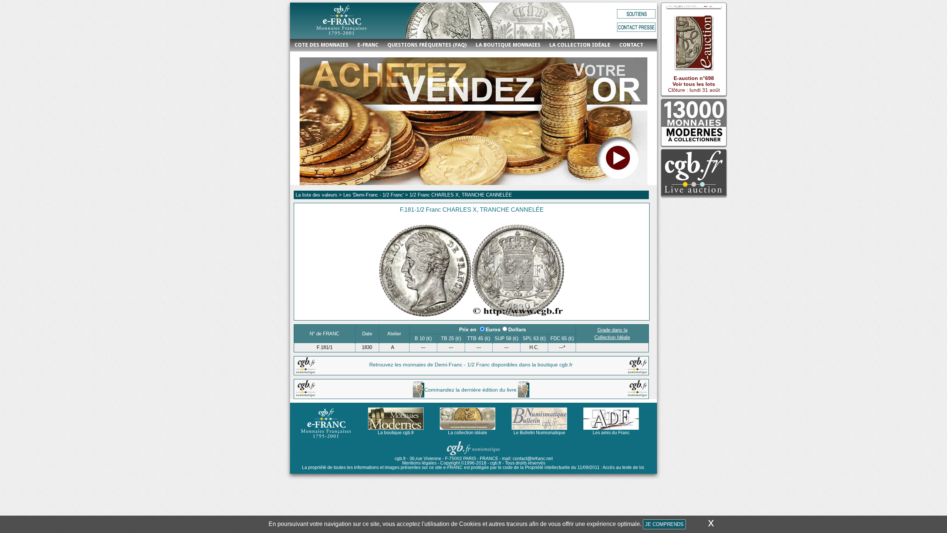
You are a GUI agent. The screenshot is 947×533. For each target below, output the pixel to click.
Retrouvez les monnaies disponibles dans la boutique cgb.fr (471, 365)
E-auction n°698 (694, 72)
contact (631, 45)
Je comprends (664, 524)
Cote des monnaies (321, 45)
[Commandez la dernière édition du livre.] (471, 396)
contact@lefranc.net (533, 458)
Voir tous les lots (694, 78)
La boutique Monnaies (508, 45)
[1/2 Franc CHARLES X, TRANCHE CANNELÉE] (471, 314)
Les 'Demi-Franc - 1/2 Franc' (373, 195)
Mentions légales (419, 463)
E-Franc (367, 45)
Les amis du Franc (611, 432)
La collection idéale (579, 45)
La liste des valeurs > (319, 195)
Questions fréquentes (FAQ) (427, 45)
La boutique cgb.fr (396, 432)
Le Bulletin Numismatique (539, 432)
